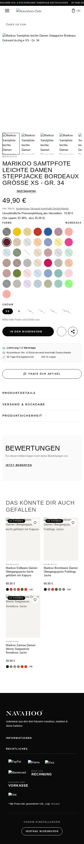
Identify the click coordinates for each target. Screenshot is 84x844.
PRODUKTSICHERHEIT (22, 415)
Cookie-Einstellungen (42, 822)
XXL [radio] (67, 311)
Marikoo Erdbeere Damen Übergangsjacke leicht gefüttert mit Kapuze (21, 571)
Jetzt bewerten (26, 191)
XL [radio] (53, 311)
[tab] (11, 144)
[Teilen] (73, 331)
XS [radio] (8, 311)
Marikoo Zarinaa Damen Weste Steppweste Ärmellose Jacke (21, 649)
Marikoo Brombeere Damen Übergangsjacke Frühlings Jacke (61, 571)
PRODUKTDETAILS (19, 393)
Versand (55, 803)
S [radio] (19, 311)
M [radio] (30, 311)
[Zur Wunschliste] (35, 522)
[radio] (6, 231)
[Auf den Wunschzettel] (61, 331)
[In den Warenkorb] (5, 31)
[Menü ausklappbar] (7, 10)
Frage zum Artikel (44, 373)
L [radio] (42, 311)
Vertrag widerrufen (42, 831)
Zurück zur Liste (16, 24)
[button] (55, 10)
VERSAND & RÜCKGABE (23, 404)
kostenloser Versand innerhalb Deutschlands (42, 208)
